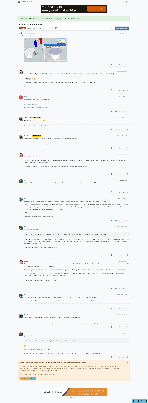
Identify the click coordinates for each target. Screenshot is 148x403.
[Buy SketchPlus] (74, 392)
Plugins (23, 28)
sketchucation (26, 2)
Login (32, 378)
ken (25, 198)
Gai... (25, 86)
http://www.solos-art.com (31, 104)
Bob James (27, 315)
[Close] (127, 362)
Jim (25, 180)
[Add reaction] (111, 64)
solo (25, 96)
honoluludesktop (29, 33)
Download (74, 19)
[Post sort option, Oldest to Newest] (112, 28)
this (28, 36)
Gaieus (26, 71)
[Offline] (21, 34)
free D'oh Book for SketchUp (39, 125)
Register (24, 378)
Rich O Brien (28, 117)
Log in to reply (122, 28)
